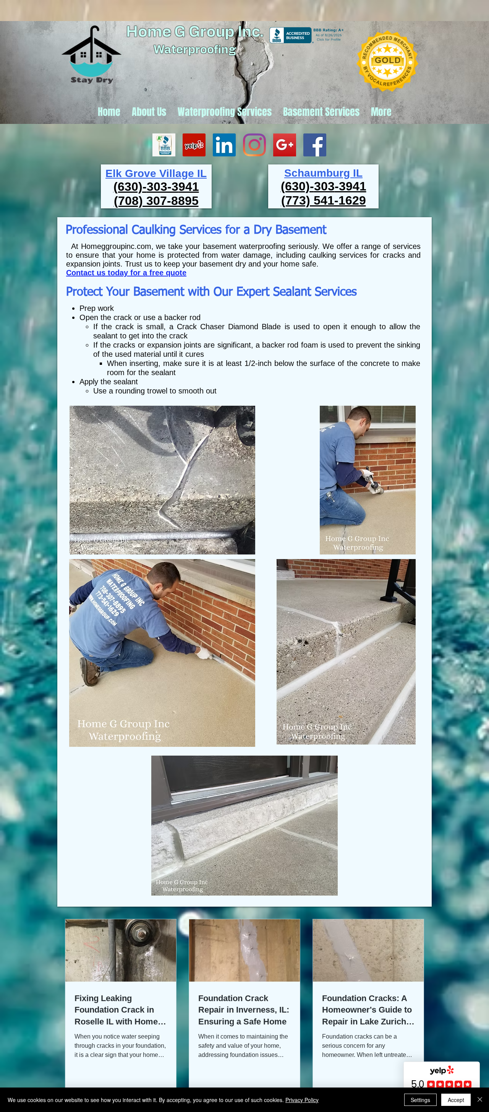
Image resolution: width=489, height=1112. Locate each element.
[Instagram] (254, 144)
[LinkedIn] (224, 144)
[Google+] (284, 144)
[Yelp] (194, 144)
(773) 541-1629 (323, 200)
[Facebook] (314, 144)
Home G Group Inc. (195, 32)
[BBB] (163, 144)
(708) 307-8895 (156, 201)
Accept (456, 1100)
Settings (420, 1100)
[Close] (479, 1100)
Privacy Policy (302, 1100)
